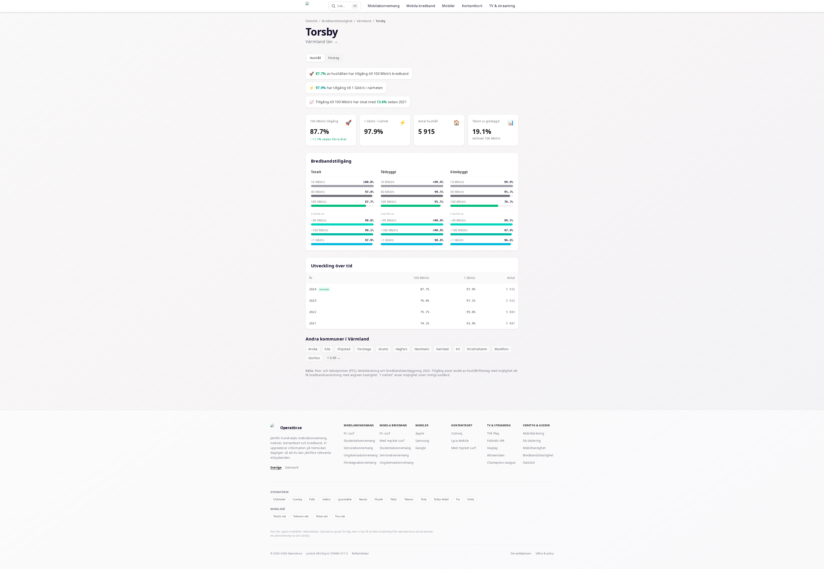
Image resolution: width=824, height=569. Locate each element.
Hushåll (315, 58)
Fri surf (349, 433)
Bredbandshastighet (337, 21)
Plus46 (379, 499)
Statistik (311, 21)
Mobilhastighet (534, 448)
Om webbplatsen (520, 553)
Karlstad (442, 349)
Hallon (326, 499)
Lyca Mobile (460, 441)
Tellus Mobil (441, 499)
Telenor (409, 499)
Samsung (422, 441)
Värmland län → (322, 41)
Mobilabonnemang (359, 425)
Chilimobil (279, 499)
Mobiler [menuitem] (448, 5)
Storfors (314, 358)
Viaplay (492, 448)
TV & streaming (499, 425)
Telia (424, 499)
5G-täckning (532, 441)
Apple (419, 433)
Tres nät (340, 516)
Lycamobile (345, 499)
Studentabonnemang (359, 441)
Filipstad (344, 349)
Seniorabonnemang (358, 448)
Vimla (470, 499)
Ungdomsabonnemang (361, 455)
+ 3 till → (333, 358)
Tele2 (393, 499)
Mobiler (421, 425)
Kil (458, 349)
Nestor (363, 499)
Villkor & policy (545, 553)
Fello (312, 499)
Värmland (364, 21)
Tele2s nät (279, 516)
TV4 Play (493, 433)
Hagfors (401, 349)
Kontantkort (462, 425)
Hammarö (422, 349)
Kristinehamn (477, 349)
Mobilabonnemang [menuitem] (384, 5)
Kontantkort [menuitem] (472, 5)
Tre (458, 499)
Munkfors (502, 349)
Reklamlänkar (360, 553)
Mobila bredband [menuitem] (420, 5)
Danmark (292, 467)
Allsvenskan (495, 455)
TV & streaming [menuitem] (502, 5)
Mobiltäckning (533, 433)
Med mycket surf (392, 441)
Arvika (312, 349)
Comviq (456, 433)
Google (420, 448)
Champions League (501, 462)
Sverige (276, 467)
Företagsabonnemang (360, 462)
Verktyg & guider (536, 425)
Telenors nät (301, 516)
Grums (383, 349)
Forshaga (364, 349)
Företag (333, 58)
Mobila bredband (393, 425)
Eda (327, 349)
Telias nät (322, 516)
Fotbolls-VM (495, 441)
